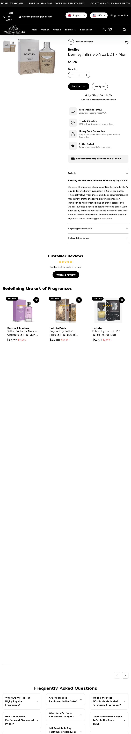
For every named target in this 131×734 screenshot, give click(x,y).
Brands (69, 29)
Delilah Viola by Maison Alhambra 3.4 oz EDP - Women (22, 333)
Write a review (66, 274)
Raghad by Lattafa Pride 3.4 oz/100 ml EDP (63, 333)
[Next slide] (125, 675)
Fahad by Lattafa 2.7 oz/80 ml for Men (106, 333)
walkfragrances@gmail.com (37, 16)
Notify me (100, 86)
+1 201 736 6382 (9, 16)
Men (34, 29)
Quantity (73, 68)
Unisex (57, 29)
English (76, 15)
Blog (113, 15)
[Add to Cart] (36, 300)
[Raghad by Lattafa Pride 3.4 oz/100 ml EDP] (65, 310)
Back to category (84, 41)
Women (44, 29)
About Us (123, 15)
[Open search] (124, 29)
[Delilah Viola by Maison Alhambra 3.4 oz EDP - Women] (23, 310)
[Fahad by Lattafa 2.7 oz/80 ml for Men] (108, 310)
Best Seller (86, 29)
